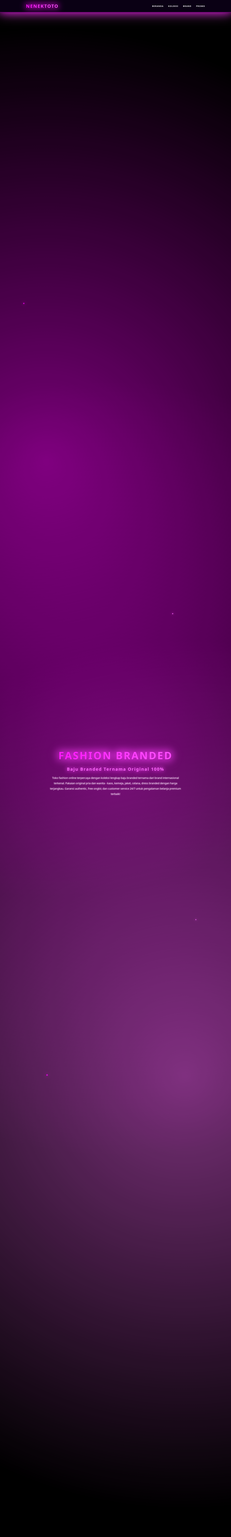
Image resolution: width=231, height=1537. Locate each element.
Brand (187, 6)
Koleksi (173, 6)
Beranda (157, 6)
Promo (200, 6)
